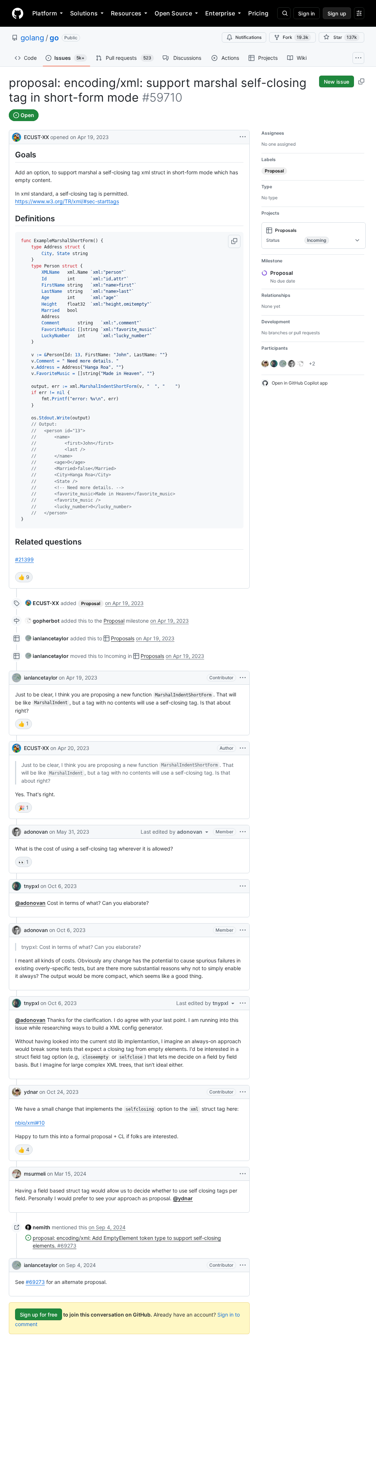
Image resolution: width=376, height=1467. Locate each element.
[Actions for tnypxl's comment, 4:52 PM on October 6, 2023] (243, 1003)
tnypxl (31, 886)
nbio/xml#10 (30, 1123)
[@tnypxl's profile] (16, 886)
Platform (44, 13)
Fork (295, 37)
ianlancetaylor (40, 677)
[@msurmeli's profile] (16, 1173)
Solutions (84, 13)
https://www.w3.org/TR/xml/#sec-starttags (67, 201)
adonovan (36, 832)
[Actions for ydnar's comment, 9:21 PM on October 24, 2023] (243, 1092)
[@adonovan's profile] (16, 831)
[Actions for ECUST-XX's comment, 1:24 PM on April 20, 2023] (243, 748)
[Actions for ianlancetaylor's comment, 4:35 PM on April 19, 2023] (243, 678)
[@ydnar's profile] (16, 1092)
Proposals (122, 638)
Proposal (114, 621)
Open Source (173, 13)
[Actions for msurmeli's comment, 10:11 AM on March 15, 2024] (243, 1174)
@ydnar (183, 1198)
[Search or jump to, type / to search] (283, 13)
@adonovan (30, 903)
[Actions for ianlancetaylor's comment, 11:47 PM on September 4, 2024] (243, 1265)
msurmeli (35, 1174)
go (54, 37)
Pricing (258, 13)
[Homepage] (18, 13)
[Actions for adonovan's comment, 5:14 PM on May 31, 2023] (243, 832)
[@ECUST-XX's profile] (16, 136)
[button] (234, 241)
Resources (126, 13)
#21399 (24, 559)
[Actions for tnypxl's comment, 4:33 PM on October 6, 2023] (243, 886)
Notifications (248, 37)
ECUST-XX (36, 137)
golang (32, 37)
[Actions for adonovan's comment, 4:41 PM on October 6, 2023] (243, 930)
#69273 (35, 1282)
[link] (42, 603)
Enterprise (220, 13)
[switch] (24, 577)
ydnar (31, 1092)
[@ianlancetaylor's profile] (16, 677)
